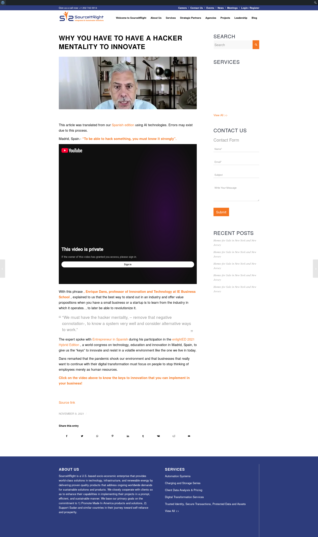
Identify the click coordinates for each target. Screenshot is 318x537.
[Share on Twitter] (81, 436)
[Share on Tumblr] (143, 436)
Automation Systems (226, 69)
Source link (67, 402)
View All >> (220, 115)
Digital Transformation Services (232, 90)
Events (210, 7)
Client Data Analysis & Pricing (232, 83)
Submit (221, 212)
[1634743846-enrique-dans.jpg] (128, 83)
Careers (182, 7)
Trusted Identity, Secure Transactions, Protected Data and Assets (234, 102)
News (221, 7)
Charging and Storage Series (231, 76)
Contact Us (196, 7)
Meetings (232, 7)
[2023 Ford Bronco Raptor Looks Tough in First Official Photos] (2, 268)
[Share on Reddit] (173, 436)
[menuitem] (3, 2)
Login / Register (250, 7)
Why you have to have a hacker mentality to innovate (120, 42)
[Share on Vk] (158, 436)
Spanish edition (123, 124)
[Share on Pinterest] (112, 436)
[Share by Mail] (189, 436)
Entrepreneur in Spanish (110, 339)
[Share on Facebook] (66, 436)
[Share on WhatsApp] (97, 436)
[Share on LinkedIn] (127, 436)
